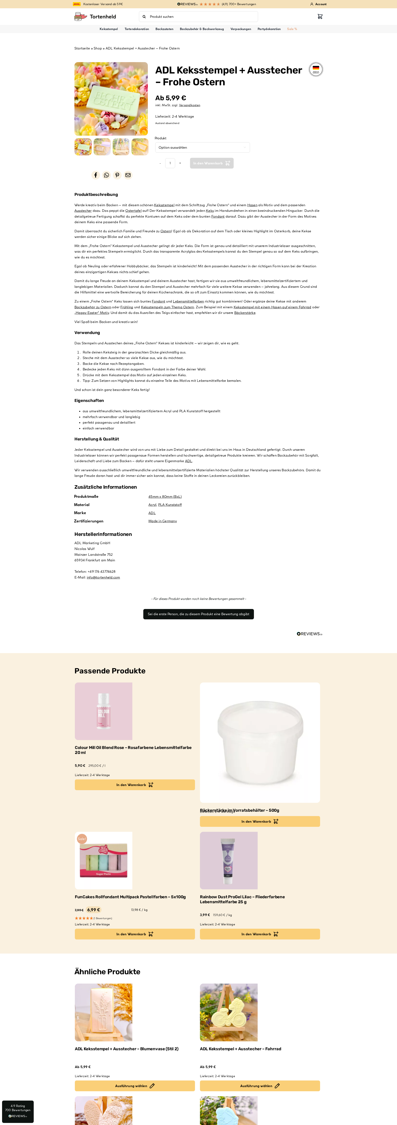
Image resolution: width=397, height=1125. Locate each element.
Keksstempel (164, 205)
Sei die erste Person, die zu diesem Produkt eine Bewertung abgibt (198, 614)
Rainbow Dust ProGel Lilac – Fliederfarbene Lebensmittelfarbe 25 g (242, 899)
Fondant (218, 216)
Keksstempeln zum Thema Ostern (167, 307)
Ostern (165, 231)
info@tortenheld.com (103, 577)
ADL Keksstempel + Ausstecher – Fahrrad (240, 1048)
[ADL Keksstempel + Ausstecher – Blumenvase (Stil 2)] (135, 1012)
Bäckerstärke (244, 313)
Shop (98, 48)
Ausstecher (83, 211)
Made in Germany (162, 521)
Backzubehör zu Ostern (92, 307)
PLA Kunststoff (170, 505)
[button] (198, 612)
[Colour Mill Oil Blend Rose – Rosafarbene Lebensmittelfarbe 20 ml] (135, 711)
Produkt (160, 138)
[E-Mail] (128, 175)
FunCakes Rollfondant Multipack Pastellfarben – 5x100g (130, 896)
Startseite (82, 48)
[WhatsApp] (106, 175)
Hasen (252, 205)
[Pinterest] (117, 175)
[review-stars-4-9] (95, 14)
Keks (210, 211)
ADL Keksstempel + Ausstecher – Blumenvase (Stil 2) (126, 1048)
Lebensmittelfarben (188, 301)
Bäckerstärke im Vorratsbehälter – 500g (239, 810)
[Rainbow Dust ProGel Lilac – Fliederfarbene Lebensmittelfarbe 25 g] (260, 861)
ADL (188, 461)
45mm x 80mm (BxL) (165, 496)
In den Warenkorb (208, 163)
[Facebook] (95, 175)
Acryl (152, 505)
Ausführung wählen (131, 1086)
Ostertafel (133, 211)
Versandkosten (189, 105)
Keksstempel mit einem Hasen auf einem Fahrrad (272, 307)
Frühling (126, 307)
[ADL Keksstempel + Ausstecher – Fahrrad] (260, 1012)
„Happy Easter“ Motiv (91, 313)
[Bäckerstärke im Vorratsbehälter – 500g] (260, 742)
